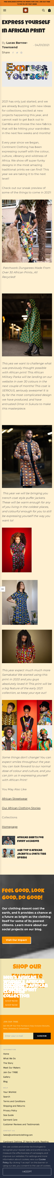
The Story (8, 1063)
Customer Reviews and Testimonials (21, 1124)
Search (6, 1096)
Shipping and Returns (14, 1106)
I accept (27, 1171)
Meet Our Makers (11, 1067)
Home (6, 1054)
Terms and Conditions (14, 1101)
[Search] (43, 10)
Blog (5, 1081)
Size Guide (8, 1115)
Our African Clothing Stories (21, 808)
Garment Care (10, 1120)
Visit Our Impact (16, 939)
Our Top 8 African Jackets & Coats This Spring (31, 854)
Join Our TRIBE (10, 1072)
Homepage (10, 826)
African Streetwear (14, 798)
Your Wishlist (9, 1092)
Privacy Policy (10, 1110)
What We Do (9, 1058)
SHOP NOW (11, 1005)
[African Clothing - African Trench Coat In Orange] (27, 456)
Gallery (6, 1077)
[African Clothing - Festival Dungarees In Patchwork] (27, 231)
